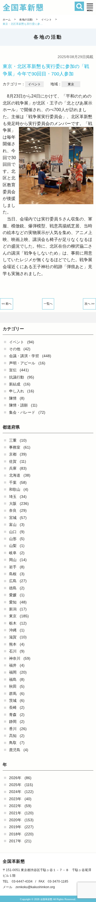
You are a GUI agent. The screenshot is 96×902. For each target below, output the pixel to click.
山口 (13, 532)
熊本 (13, 644)
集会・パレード (22, 412)
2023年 (15, 799)
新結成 (14, 384)
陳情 (13, 398)
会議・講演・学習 (24, 356)
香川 (13, 729)
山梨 (13, 545)
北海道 (14, 475)
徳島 (13, 588)
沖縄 (13, 630)
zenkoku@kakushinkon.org (35, 887)
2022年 (15, 806)
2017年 (15, 841)
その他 (14, 349)
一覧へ (48, 303)
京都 (13, 454)
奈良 (13, 510)
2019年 (15, 827)
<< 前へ (6, 303)
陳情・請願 (18, 405)
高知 (13, 736)
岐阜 (13, 553)
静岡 (13, 721)
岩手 (13, 567)
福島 (13, 679)
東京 (13, 616)
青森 (13, 714)
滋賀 (13, 637)
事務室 (14, 447)
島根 (13, 574)
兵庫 (13, 468)
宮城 (13, 518)
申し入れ (16, 391)
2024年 (15, 792)
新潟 (13, 609)
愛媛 (13, 595)
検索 (79, 6)
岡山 (13, 560)
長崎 (13, 707)
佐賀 (13, 461)
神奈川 (14, 658)
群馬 (13, 693)
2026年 (15, 778)
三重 (13, 440)
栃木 (13, 623)
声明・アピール (22, 363)
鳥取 (13, 742)
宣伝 (13, 370)
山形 (13, 539)
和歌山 (14, 489)
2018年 (15, 834)
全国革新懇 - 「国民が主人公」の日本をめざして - (41, 7)
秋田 (13, 686)
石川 (13, 651)
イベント (16, 342)
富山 (13, 524)
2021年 (15, 813)
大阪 (13, 503)
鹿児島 (14, 750)
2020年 (15, 820)
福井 (13, 665)
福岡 (13, 672)
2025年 (15, 785)
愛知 (13, 602)
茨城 (13, 700)
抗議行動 (16, 377)
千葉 (13, 482)
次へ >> (89, 303)
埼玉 (13, 496)
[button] (90, 7)
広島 (13, 581)
